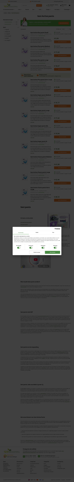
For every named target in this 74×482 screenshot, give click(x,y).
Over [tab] (53, 232)
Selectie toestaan (37, 252)
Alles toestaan (52, 252)
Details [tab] (37, 232)
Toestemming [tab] (20, 232)
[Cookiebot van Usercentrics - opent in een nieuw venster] (55, 229)
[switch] (30, 248)
